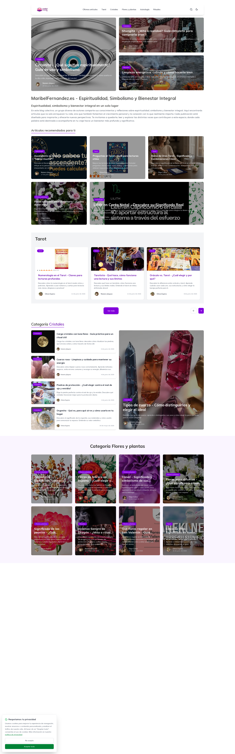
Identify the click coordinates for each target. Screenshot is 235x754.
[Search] (191, 9)
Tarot (103, 9)
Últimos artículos (90, 9)
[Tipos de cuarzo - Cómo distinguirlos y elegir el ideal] (161, 380)
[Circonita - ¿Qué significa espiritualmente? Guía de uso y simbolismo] (73, 54)
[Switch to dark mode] (196, 9)
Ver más (111, 311)
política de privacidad (13, 734)
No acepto (29, 740)
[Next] (201, 311)
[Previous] (193, 311)
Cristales (114, 9)
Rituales (156, 9)
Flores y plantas (129, 9)
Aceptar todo (29, 746)
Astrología (144, 9)
